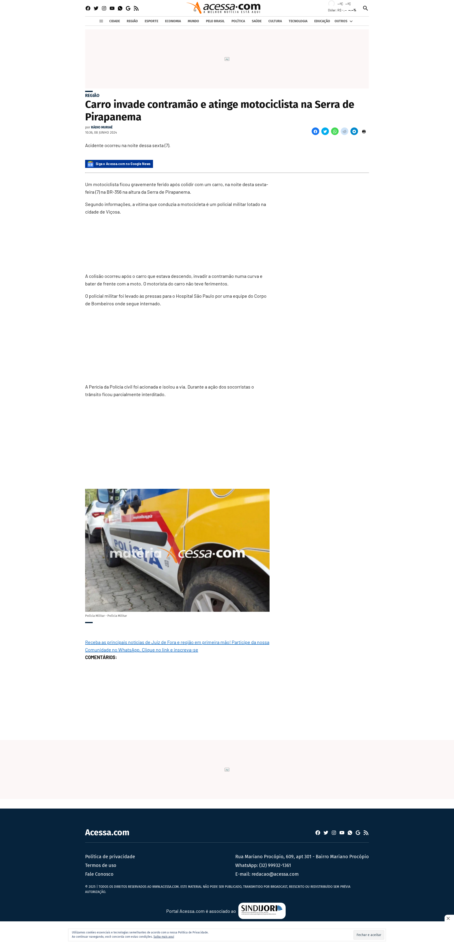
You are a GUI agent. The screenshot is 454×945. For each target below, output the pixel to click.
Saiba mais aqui (163, 936)
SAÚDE (257, 21)
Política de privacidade (110, 856)
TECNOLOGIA (298, 21)
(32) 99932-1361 (275, 865)
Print (364, 131)
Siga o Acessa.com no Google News (123, 164)
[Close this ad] (449, 918)
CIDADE (114, 21)
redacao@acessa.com (275, 874)
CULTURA (275, 21)
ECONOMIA (173, 21)
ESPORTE (151, 21)
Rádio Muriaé (102, 127)
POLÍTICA (238, 21)
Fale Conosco (99, 874)
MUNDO (193, 21)
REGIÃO (132, 21)
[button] (315, 131)
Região (92, 95)
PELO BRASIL (215, 21)
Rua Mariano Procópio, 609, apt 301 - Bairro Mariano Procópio (302, 856)
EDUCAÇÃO (322, 21)
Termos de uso (100, 865)
